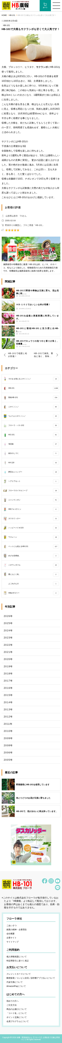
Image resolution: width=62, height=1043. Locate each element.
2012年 (8, 716)
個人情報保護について (16, 956)
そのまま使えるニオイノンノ (32, 379)
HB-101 (12, 15)
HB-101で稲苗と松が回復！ (17, 354)
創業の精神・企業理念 (16, 929)
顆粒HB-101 (32, 397)
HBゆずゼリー (32, 593)
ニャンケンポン (32, 500)
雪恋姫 (32, 444)
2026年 (8, 616)
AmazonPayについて (16, 986)
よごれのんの (32, 584)
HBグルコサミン (32, 509)
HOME (4, 15)
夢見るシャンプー (32, 472)
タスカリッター (32, 518)
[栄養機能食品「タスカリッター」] (31, 845)
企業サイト (11, 938)
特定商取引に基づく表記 (17, 961)
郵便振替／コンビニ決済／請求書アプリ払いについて (30, 978)
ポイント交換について (16, 1017)
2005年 (8, 760)
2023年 (8, 637)
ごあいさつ (11, 925)
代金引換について (14, 982)
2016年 (8, 688)
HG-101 (32, 435)
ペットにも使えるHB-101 (32, 546)
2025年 (8, 623)
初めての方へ (12, 1001)
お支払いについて (16, 967)
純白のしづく (32, 453)
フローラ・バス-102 (32, 425)
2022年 (8, 645)
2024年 (8, 630)
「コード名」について (16, 1013)
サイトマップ (12, 942)
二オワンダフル (32, 565)
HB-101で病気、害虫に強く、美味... (43, 354)
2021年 (8, 652)
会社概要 (10, 933)
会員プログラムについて (17, 1021)
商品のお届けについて (16, 1009)
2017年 (8, 680)
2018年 (8, 673)
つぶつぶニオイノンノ (32, 416)
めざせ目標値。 (32, 556)
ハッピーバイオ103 (32, 528)
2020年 (8, 659)
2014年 (8, 702)
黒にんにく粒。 (32, 574)
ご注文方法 (11, 1005)
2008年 (8, 745)
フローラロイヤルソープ (32, 490)
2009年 (8, 738)
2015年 (8, 695)
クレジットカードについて (18, 974)
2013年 (8, 709)
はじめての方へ (15, 994)
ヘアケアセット (32, 481)
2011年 (8, 724)
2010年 (8, 731)
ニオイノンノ (32, 407)
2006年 (8, 752)
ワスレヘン (32, 537)
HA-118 (32, 463)
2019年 (8, 666)
